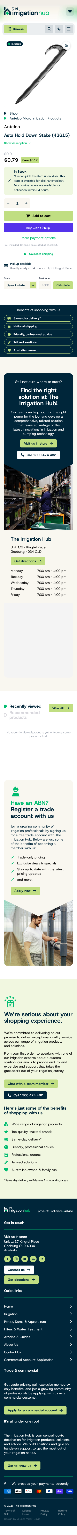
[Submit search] (49, 29)
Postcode (44, 278)
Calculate (63, 285)
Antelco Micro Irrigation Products (35, 118)
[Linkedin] (33, 1259)
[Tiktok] (42, 1259)
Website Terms (26, 1512)
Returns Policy (62, 1512)
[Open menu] (69, 29)
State (7, 278)
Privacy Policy (44, 1512)
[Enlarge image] (66, 45)
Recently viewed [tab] (25, 706)
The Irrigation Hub (25, 1505)
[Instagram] (16, 1259)
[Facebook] (7, 1259)
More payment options (39, 238)
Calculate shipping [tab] (41, 254)
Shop (14, 113)
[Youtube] (24, 1259)
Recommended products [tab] (24, 715)
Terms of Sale (9, 1512)
